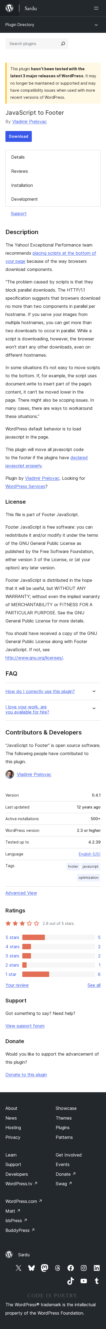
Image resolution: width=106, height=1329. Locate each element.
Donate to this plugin (26, 1074)
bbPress (16, 1220)
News (11, 1118)
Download (18, 136)
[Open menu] (97, 8)
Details (18, 157)
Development (24, 199)
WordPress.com (23, 1201)
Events (63, 1164)
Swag (64, 1183)
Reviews (19, 171)
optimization (88, 878)
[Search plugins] (63, 43)
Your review (17, 985)
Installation (22, 185)
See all (94, 985)
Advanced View (21, 893)
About (11, 1108)
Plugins (63, 1127)
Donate (66, 1174)
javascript (90, 866)
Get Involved (69, 1155)
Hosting (13, 1127)
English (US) (90, 854)
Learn (11, 1155)
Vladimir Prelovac (29, 121)
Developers (16, 1174)
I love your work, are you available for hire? (27, 709)
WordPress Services (25, 486)
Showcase (66, 1108)
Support (19, 213)
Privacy (12, 1137)
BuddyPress (20, 1230)
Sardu (24, 1254)
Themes (64, 1118)
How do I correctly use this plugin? (40, 691)
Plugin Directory (19, 24)
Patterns (64, 1137)
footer (73, 866)
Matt (13, 1211)
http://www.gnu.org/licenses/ (34, 657)
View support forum (25, 1025)
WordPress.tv (21, 1183)
